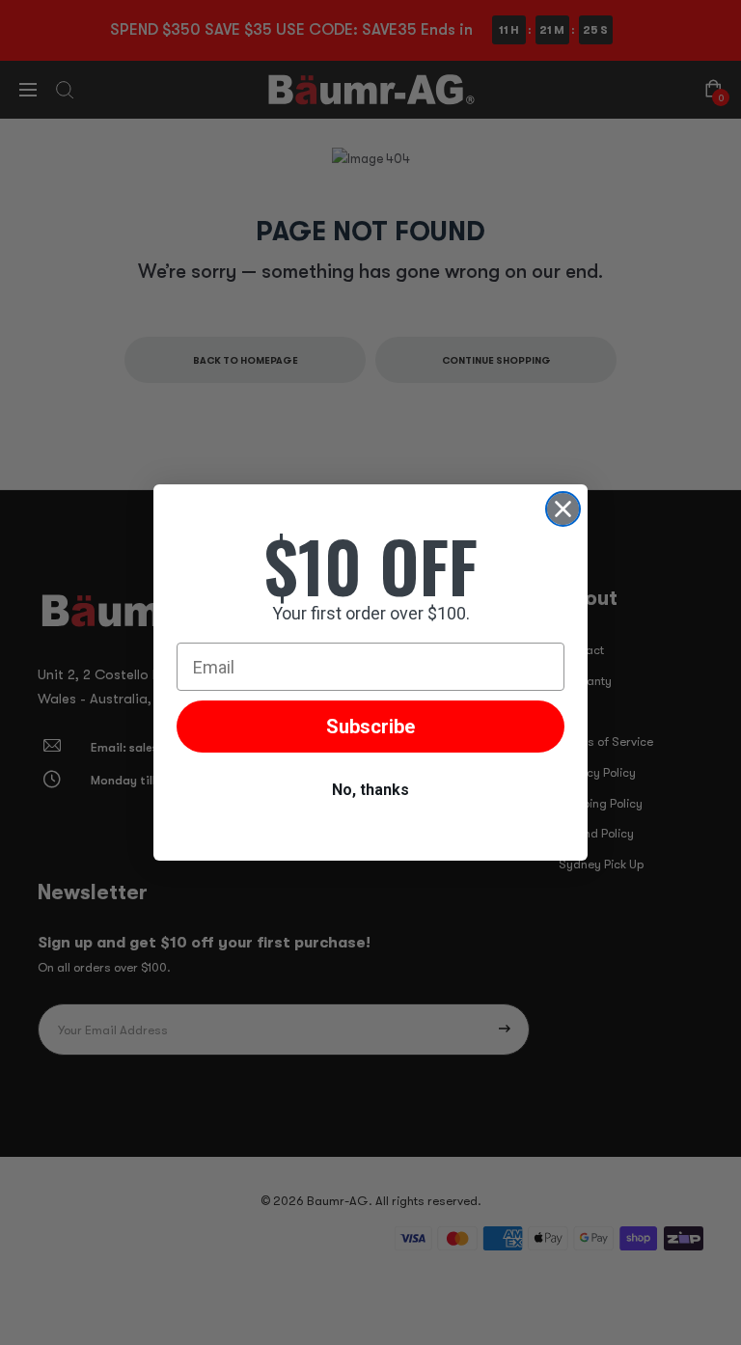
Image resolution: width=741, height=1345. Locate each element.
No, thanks (370, 790)
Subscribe (370, 726)
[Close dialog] (563, 509)
